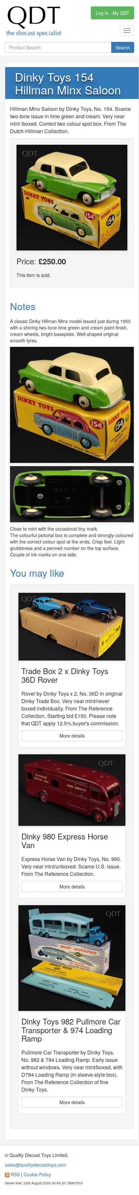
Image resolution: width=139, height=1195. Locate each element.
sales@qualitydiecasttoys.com (35, 1164)
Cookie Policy (37, 1174)
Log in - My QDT (112, 13)
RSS (15, 1174)
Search (122, 47)
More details (72, 735)
